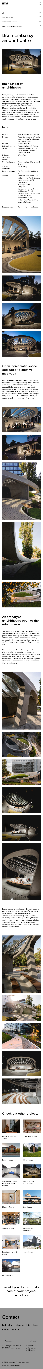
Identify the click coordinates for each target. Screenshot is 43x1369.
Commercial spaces (10, 22)
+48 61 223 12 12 (11, 1329)
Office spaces (7, 17)
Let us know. (21, 1295)
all (3, 13)
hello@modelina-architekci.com (20, 1325)
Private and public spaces (12, 26)
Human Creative (14, 1366)
